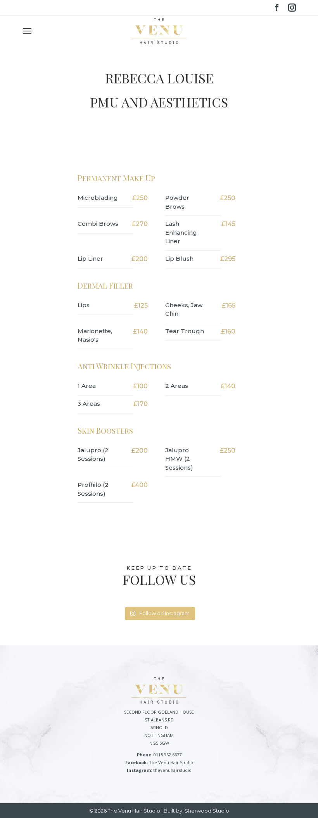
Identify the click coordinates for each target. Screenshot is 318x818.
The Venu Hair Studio (171, 762)
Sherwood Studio (207, 811)
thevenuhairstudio (172, 770)
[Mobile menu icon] (27, 31)
